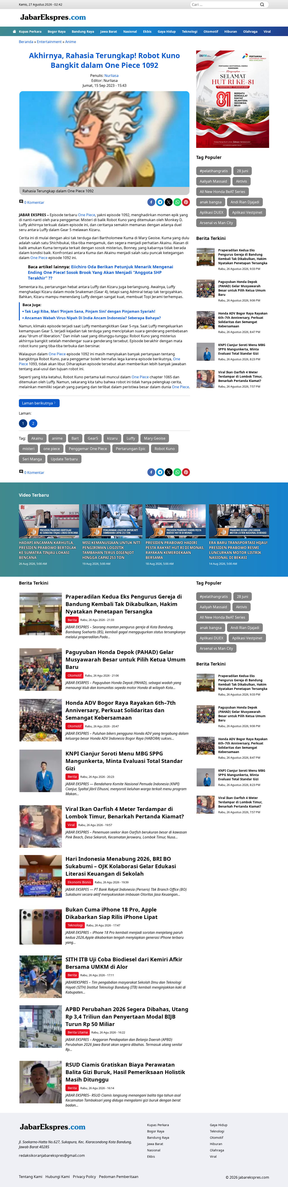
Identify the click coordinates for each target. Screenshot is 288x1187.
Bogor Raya (56, 31)
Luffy (131, 438)
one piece (51, 448)
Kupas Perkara (30, 31)
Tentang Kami (30, 1176)
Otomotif (211, 31)
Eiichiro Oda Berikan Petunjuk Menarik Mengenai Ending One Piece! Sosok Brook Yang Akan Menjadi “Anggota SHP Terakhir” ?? (100, 272)
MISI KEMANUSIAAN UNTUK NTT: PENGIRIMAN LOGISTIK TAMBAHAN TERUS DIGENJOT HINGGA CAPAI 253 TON (111, 550)
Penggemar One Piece (88, 448)
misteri (28, 448)
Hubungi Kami (57, 1176)
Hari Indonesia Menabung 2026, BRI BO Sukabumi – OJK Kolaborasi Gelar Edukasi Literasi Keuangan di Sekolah (120, 866)
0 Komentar (33, 202)
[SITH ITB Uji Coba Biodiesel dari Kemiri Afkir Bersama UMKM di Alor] (40, 976)
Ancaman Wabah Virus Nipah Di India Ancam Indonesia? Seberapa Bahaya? (93, 317)
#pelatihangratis (214, 170)
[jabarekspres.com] (53, 18)
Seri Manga (32, 459)
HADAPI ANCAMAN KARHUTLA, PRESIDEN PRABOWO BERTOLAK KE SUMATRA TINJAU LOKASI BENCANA (47, 550)
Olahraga (250, 31)
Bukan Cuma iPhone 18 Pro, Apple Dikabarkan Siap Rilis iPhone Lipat (111, 913)
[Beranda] (14, 31)
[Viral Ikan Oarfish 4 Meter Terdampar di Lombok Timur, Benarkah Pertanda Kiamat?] (206, 379)
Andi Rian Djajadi (245, 202)
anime (57, 438)
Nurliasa (111, 75)
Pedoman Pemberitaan (118, 1176)
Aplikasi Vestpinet (247, 212)
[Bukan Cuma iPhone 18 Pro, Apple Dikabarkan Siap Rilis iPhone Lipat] (40, 927)
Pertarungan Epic (131, 448)
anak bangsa (211, 202)
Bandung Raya (83, 31)
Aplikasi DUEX (211, 212)
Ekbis (147, 31)
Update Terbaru (64, 459)
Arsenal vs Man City (216, 222)
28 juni (242, 170)
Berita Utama (78, 1032)
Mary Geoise (154, 438)
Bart (75, 438)
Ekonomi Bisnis (79, 882)
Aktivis (241, 181)
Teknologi (189, 31)
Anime (70, 41)
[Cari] (262, 4)
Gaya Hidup (167, 31)
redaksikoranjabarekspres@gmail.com (52, 1155)
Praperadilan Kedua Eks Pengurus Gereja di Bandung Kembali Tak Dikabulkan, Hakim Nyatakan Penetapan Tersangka (242, 256)
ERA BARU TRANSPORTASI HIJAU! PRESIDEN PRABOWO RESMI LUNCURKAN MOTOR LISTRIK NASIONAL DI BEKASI (238, 550)
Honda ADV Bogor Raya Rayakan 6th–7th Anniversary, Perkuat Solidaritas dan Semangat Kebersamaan (243, 319)
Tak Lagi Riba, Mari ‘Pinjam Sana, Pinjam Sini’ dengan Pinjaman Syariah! (90, 311)
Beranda (26, 41)
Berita (72, 620)
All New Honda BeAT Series (222, 191)
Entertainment (49, 41)
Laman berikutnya (37, 403)
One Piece (86, 214)
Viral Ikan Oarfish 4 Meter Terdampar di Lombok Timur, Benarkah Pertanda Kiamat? (240, 376)
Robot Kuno (165, 448)
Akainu (37, 438)
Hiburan (230, 31)
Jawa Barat (108, 31)
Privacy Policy (84, 1176)
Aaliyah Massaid (213, 181)
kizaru (112, 438)
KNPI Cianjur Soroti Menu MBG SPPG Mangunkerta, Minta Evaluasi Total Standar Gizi (241, 349)
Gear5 (93, 438)
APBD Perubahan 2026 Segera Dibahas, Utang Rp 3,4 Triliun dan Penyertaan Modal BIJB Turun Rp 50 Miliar (126, 1016)
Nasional (130, 31)
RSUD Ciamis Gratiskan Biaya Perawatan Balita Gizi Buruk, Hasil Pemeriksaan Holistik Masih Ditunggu (125, 1072)
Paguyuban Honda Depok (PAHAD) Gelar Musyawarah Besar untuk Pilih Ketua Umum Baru (242, 288)
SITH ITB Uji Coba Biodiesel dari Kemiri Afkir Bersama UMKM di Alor (123, 962)
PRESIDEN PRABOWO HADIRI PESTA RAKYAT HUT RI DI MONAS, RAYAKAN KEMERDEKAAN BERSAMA (175, 550)
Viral (267, 31)
